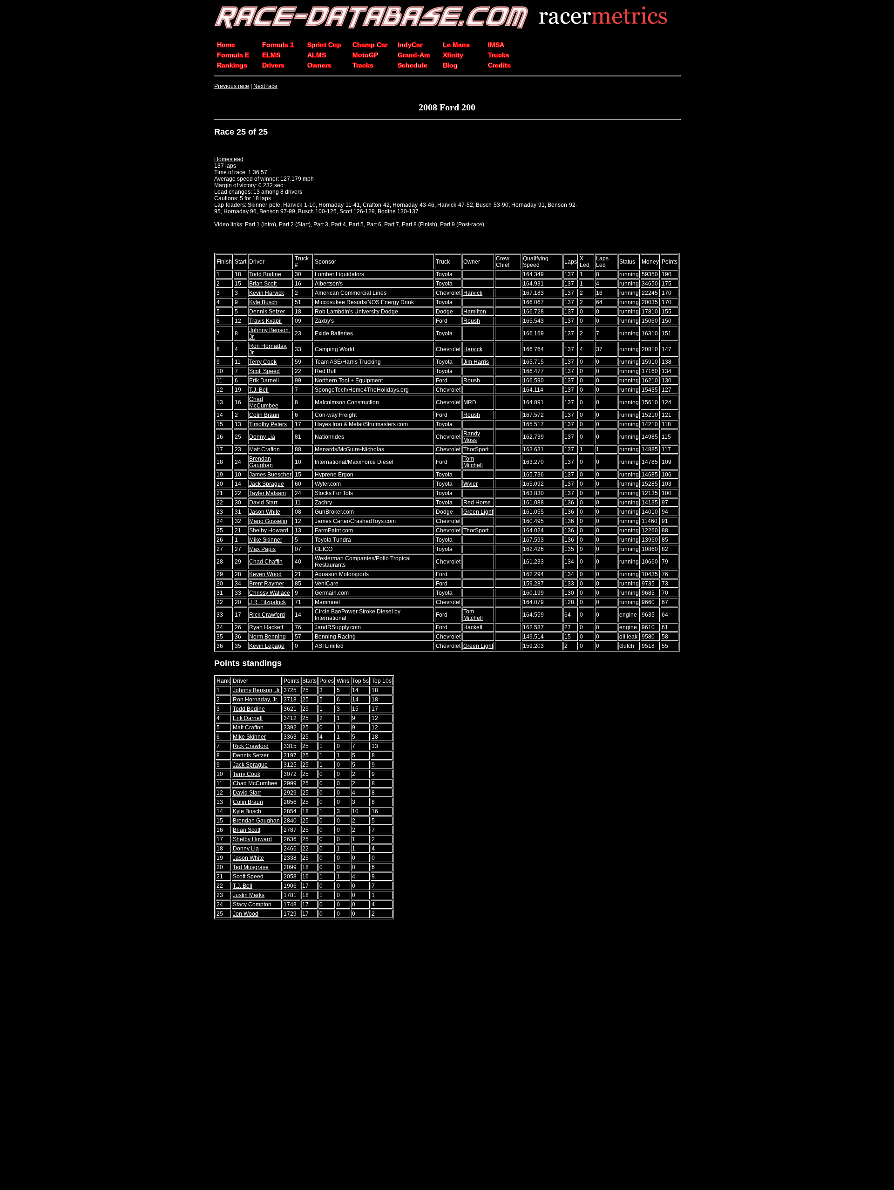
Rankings (232, 65)
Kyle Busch (263, 302)
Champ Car (369, 44)
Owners (319, 65)
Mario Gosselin (268, 521)
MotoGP (365, 55)
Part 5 (356, 224)
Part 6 (373, 224)
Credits (499, 65)
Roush (471, 321)
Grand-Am (414, 55)
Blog (450, 65)
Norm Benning (267, 636)
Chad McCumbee (263, 402)
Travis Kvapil (265, 321)
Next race (265, 86)
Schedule (412, 65)
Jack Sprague (266, 484)
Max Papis (262, 549)
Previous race (231, 86)
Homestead (229, 159)
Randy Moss (471, 436)
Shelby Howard (268, 530)
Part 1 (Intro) (260, 224)
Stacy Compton (252, 904)
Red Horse (477, 502)
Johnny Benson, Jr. (257, 690)
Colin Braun (264, 415)
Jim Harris (476, 362)
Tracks (362, 65)
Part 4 (338, 224)
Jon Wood (245, 914)
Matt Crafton (264, 449)
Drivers (273, 65)
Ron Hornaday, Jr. (255, 699)
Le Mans (456, 44)
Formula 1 (278, 44)
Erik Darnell (264, 380)
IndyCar (410, 44)
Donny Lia (262, 437)
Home (226, 44)
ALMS (316, 55)
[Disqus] (447, 1055)
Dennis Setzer (267, 311)
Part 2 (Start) (295, 224)
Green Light (478, 512)
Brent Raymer (266, 583)
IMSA (496, 44)
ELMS (271, 55)
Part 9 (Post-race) (462, 224)
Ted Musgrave (251, 867)
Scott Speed (264, 371)
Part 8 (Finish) (419, 224)
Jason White (264, 512)
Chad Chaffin (266, 561)
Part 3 (320, 224)
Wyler (470, 484)
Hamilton (474, 311)
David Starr (263, 502)
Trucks (498, 55)
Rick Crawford (267, 615)
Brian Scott (263, 283)
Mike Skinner (265, 540)
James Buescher (270, 474)
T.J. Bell (259, 390)
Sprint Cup (324, 44)
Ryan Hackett (266, 627)
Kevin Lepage (266, 646)
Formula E (233, 55)
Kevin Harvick (266, 293)
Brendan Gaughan (261, 462)
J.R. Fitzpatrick (267, 602)
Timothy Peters (268, 424)
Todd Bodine (265, 274)
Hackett (472, 627)
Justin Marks (248, 895)
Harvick (472, 293)
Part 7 (391, 224)
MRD (469, 402)
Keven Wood (265, 574)
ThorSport (475, 449)
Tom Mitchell (473, 462)
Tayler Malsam (267, 493)
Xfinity (453, 55)
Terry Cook (263, 362)
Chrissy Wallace (269, 593)
